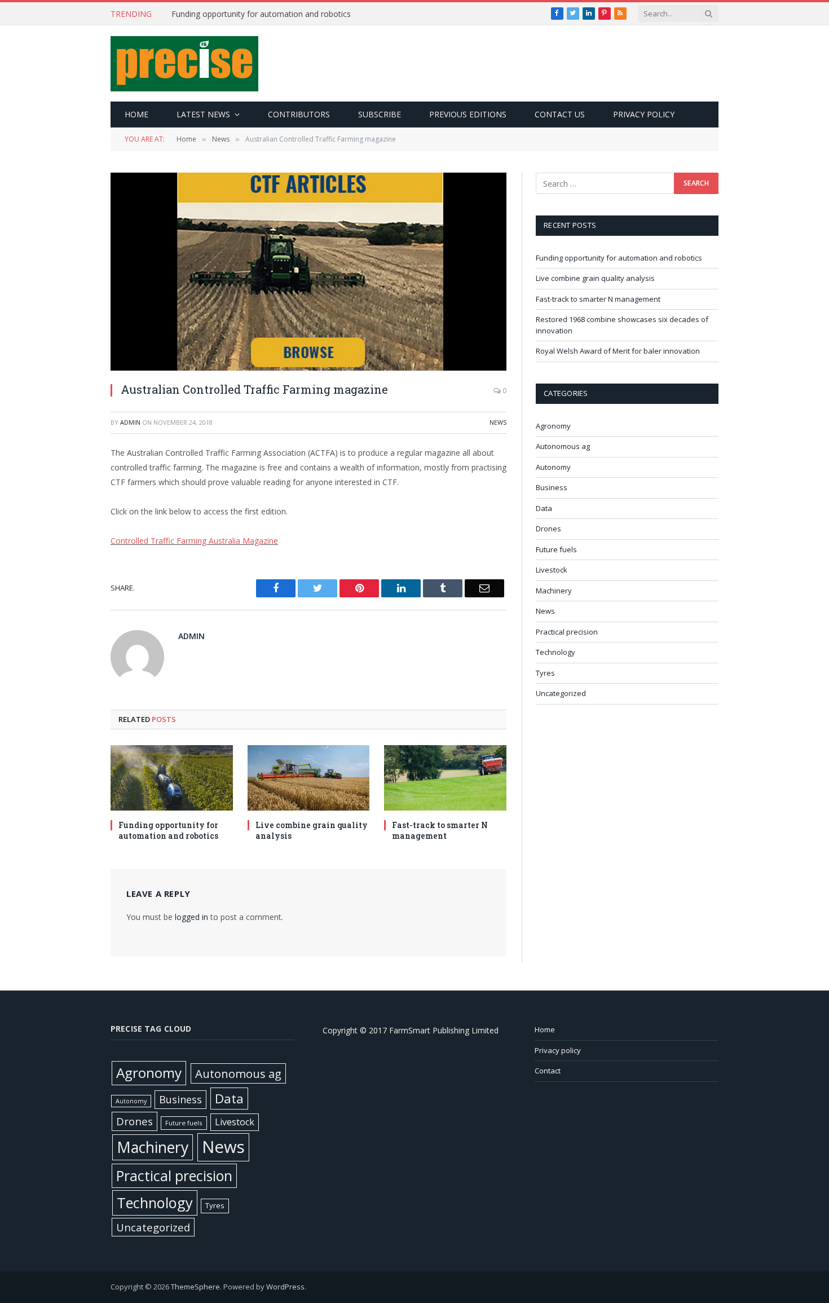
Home (136, 114)
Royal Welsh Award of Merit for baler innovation (618, 351)
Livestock (551, 570)
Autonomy (553, 467)
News (498, 422)
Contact (548, 1071)
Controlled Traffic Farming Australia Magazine (194, 540)
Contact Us (560, 114)
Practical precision (567, 632)
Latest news (203, 114)
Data (544, 508)
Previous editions (467, 114)
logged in (191, 917)
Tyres (545, 673)
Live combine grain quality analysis (311, 830)
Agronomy (553, 426)
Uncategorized (561, 693)
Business (551, 487)
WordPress (285, 1287)
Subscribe (379, 114)
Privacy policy (643, 114)
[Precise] (184, 63)
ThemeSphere (195, 1287)
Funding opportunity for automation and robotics (261, 14)
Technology (555, 652)
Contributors (299, 114)
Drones (548, 528)
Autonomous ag (563, 446)
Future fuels (556, 549)
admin (130, 422)
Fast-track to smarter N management (440, 830)
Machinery (554, 591)
